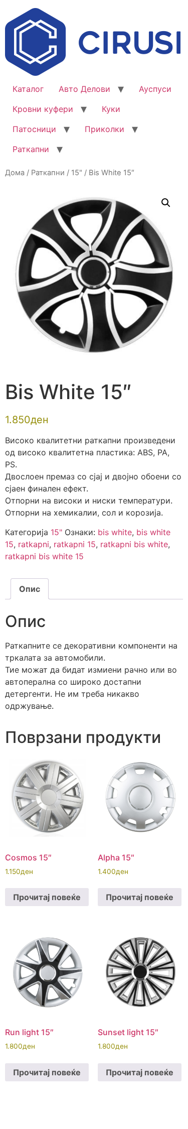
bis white (115, 532)
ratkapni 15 (75, 544)
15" (76, 172)
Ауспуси (155, 89)
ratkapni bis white (134, 544)
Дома (15, 172)
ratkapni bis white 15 (44, 556)
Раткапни (31, 149)
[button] (166, 203)
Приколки (104, 129)
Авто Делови (84, 89)
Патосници (34, 129)
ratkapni (33, 544)
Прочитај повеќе (47, 897)
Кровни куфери (43, 109)
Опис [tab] (29, 589)
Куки (111, 109)
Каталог (28, 89)
